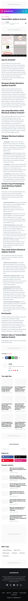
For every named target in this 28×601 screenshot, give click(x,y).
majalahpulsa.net (17, 597)
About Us (9, 592)
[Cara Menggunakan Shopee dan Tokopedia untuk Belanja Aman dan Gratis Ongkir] (7, 399)
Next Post (23, 449)
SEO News (14, 553)
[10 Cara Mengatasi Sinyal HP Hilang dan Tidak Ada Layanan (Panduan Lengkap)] (5, 485)
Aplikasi (7, 16)
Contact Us (14, 594)
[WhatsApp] (12, 357)
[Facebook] (6, 357)
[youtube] (15, 370)
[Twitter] (9, 357)
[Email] (16, 357)
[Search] (26, 11)
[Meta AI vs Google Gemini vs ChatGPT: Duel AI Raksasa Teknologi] (5, 509)
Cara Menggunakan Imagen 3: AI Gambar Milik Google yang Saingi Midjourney (7, 424)
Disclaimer (15, 592)
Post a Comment (14, 444)
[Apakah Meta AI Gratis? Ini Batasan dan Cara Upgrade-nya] (5, 493)
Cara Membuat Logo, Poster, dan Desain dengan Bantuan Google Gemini (7, 389)
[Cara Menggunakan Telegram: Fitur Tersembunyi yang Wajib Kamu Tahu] (21, 382)
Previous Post (5, 449)
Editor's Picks (17, 550)
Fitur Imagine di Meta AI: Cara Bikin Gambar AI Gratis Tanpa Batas (18, 501)
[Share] (25, 23)
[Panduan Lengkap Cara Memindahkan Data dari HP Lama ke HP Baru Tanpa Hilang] (5, 477)
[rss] (21, 585)
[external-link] (17, 370)
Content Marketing (7, 550)
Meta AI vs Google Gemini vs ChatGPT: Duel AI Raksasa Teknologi (17, 509)
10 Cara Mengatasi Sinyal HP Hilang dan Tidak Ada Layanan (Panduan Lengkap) (18, 485)
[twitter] (11, 370)
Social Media (6, 555)
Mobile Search (6, 553)
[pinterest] (13, 370)
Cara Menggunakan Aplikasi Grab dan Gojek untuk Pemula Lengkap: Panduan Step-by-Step (20, 425)
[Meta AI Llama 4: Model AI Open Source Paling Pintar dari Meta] (5, 469)
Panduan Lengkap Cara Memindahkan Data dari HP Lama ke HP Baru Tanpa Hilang (18, 477)
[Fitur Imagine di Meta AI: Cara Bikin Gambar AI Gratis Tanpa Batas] (5, 501)
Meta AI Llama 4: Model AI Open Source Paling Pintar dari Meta (18, 469)
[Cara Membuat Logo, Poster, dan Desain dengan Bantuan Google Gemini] (7, 382)
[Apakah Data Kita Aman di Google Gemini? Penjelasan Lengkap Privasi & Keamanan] (21, 399)
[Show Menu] (2, 11)
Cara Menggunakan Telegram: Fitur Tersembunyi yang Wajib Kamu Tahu (20, 389)
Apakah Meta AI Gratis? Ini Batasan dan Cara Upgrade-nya (17, 493)
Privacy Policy (23, 592)
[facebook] (9, 370)
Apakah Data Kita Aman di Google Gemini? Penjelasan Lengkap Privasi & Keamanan (20, 406)
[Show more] (19, 357)
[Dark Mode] (23, 11)
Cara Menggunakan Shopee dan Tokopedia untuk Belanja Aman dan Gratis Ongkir (6, 406)
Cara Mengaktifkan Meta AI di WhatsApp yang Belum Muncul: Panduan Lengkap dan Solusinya (18, 517)
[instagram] (17, 585)
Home (2, 16)
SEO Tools (22, 553)
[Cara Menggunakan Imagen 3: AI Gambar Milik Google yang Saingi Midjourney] (7, 417)
